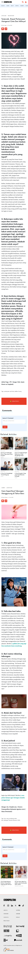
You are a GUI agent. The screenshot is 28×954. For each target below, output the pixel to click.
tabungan (6, 820)
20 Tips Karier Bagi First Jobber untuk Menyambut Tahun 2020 (21, 883)
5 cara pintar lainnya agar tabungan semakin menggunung (13, 797)
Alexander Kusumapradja (19, 886)
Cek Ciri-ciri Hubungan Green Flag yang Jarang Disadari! (6, 454)
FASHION (3, 5)
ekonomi (15, 820)
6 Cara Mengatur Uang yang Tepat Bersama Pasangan (20, 475)
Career (3, 487)
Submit (5, 427)
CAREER (7, 5)
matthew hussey (17, 391)
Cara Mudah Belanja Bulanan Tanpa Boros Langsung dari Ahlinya (6, 883)
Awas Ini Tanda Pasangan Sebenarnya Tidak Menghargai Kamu (21, 454)
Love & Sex (3, 15)
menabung (11, 818)
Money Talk (9, 487)
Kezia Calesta (5, 497)
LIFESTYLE (17, 5)
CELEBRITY (22, 5)
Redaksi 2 (2, 457)
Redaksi (16, 457)
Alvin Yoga (4, 25)
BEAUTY (12, 5)
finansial (10, 820)
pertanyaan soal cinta (9, 391)
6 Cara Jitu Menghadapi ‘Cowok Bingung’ (6, 474)
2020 (18, 820)
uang (7, 818)
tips (5, 818)
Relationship (11, 15)
